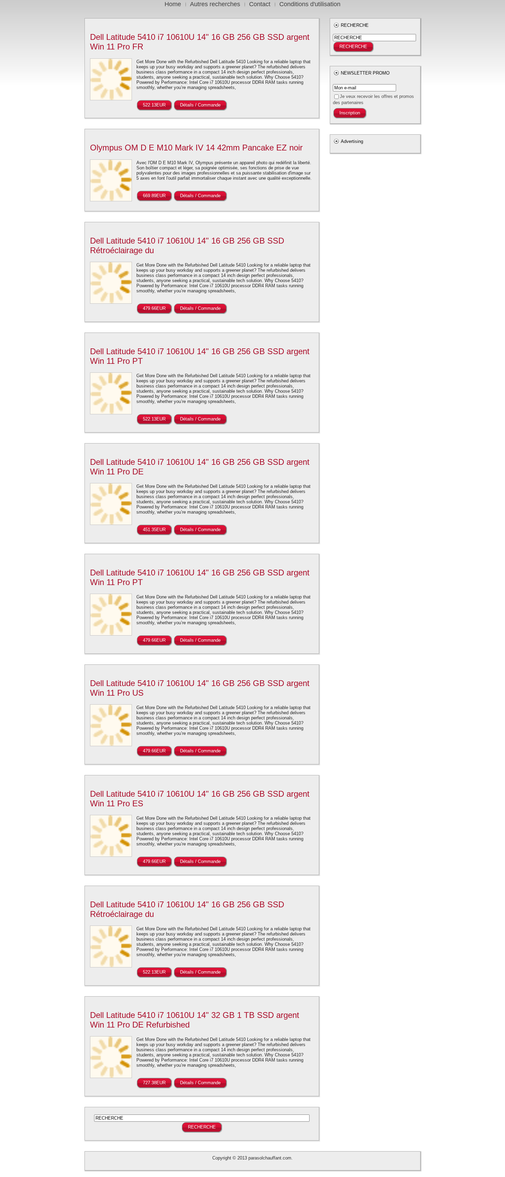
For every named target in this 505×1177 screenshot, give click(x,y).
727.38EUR (154, 1082)
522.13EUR (154, 105)
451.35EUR (154, 529)
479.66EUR (154, 308)
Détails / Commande (200, 105)
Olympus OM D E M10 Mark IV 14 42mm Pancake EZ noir (196, 147)
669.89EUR (154, 195)
